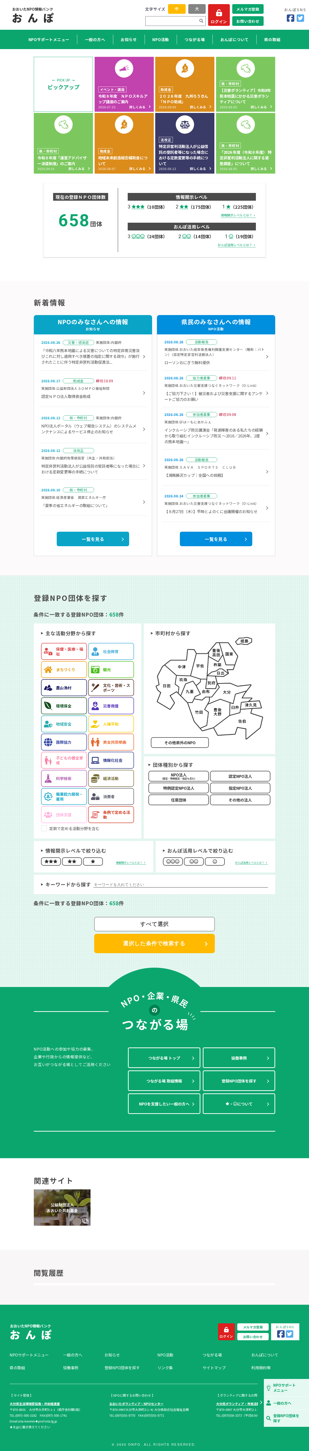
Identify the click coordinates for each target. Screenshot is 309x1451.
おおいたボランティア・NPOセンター (136, 1403)
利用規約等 (261, 1367)
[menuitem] (34, 1355)
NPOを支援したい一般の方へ (164, 1104)
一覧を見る (93, 539)
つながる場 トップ (164, 1058)
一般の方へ (95, 39)
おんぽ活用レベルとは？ (235, 245)
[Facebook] (290, 18)
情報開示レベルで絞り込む (75, 850)
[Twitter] (300, 18)
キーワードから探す (68, 884)
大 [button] (197, 9)
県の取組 (272, 39)
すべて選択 (154, 924)
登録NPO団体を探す (239, 1081)
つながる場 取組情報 (164, 1081)
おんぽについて (234, 39)
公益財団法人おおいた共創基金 (62, 1207)
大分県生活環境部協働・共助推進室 (35, 1403)
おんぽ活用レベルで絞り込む (200, 850)
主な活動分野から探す (70, 633)
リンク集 (165, 1367)
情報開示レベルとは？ (236, 215)
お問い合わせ (247, 21)
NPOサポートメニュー (49, 39)
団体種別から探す (173, 764)
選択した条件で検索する (154, 943)
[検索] (201, 21)
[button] (261, 1403)
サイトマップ (214, 1367)
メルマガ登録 (247, 9)
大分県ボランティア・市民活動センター (244, 1403)
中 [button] (177, 9)
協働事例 (239, 1058)
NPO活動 (160, 39)
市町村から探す (173, 633)
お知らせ (129, 39)
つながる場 (194, 39)
